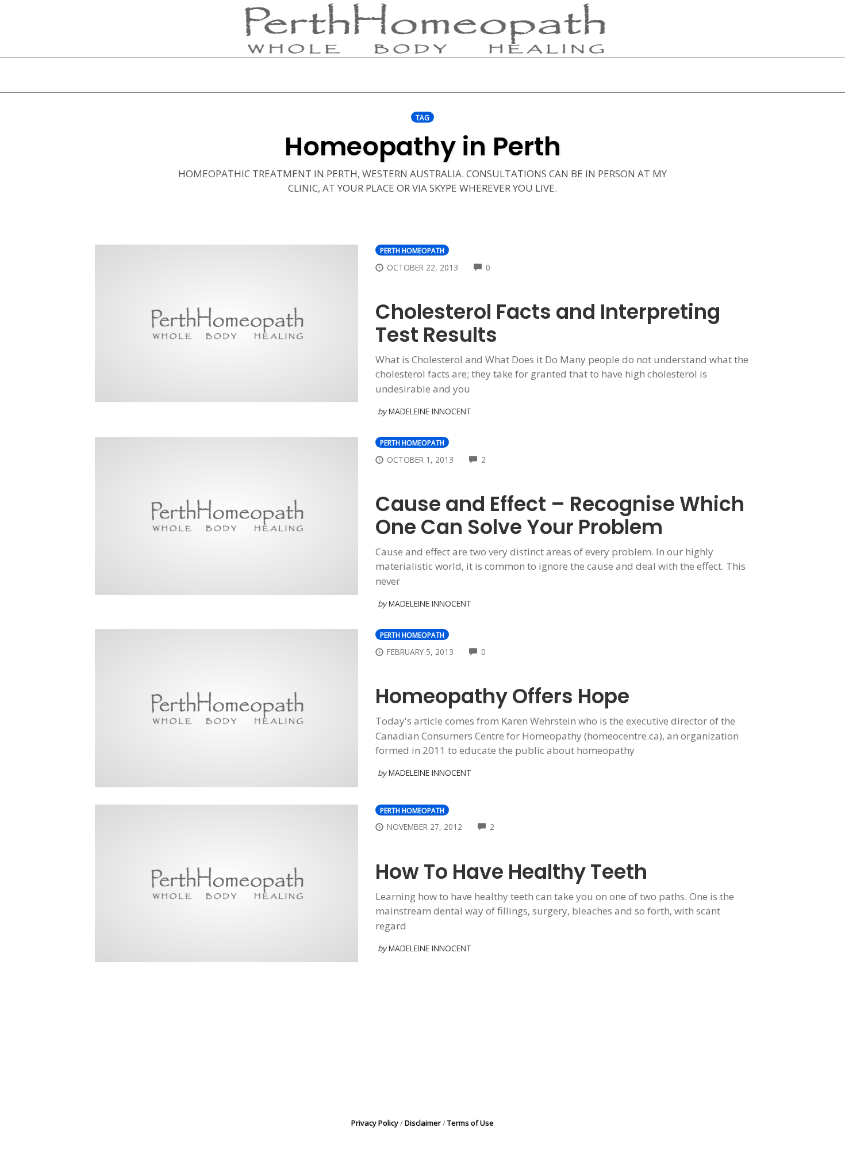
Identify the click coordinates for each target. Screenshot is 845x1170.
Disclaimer (423, 1123)
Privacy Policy (374, 1123)
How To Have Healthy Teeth (511, 872)
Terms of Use (470, 1123)
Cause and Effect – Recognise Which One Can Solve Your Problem (559, 515)
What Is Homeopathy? (372, 75)
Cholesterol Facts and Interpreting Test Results (547, 323)
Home (282, 75)
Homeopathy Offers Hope (502, 696)
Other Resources (488, 75)
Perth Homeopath (412, 250)
